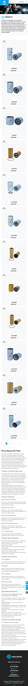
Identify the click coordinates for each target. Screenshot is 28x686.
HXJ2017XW (14, 235)
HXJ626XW (14, 68)
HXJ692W (14, 135)
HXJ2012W (14, 402)
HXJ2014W (14, 168)
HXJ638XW (14, 102)
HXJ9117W (14, 268)
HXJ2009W (14, 335)
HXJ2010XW (14, 369)
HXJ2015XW (14, 202)
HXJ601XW (14, 302)
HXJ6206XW (14, 435)
